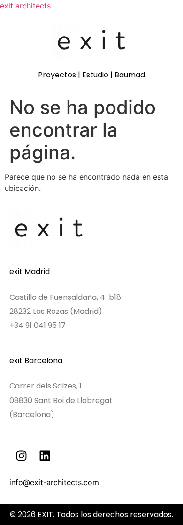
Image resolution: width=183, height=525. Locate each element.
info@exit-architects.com (54, 482)
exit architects (25, 5)
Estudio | (98, 74)
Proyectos (57, 74)
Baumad (129, 74)
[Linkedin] (44, 455)
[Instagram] (21, 455)
